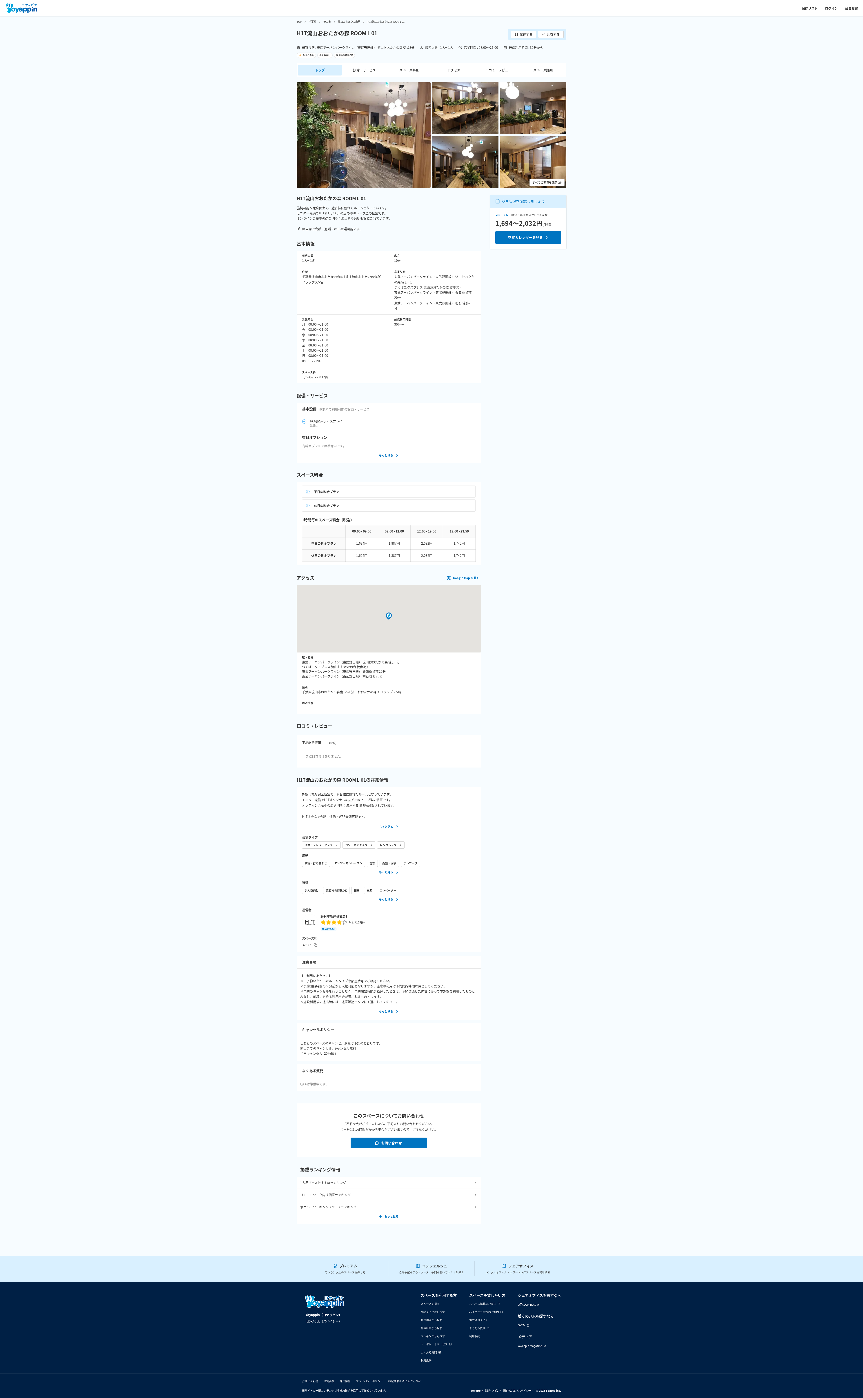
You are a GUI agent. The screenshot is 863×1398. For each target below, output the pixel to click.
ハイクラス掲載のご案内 (484, 1312)
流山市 (327, 21)
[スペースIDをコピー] (315, 945)
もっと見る (386, 455)
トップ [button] (320, 70)
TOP (299, 21)
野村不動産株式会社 (334, 916)
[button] (364, 135)
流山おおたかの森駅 (349, 21)
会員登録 (851, 8)
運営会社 (329, 1381)
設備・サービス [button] (364, 70)
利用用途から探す (431, 1320)
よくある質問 (429, 1352)
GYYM (521, 1325)
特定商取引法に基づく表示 (404, 1381)
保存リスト (810, 8)
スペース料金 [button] (409, 70)
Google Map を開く (466, 578)
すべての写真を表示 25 (547, 182)
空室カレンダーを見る (525, 237)
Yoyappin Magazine (530, 1346)
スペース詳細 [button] (543, 70)
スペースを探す (430, 1304)
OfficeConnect (527, 1305)
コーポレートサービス (434, 1344)
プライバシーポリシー (369, 1381)
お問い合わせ (391, 1143)
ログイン (831, 8)
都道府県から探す (431, 1328)
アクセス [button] (453, 70)
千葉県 (312, 21)
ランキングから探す (433, 1336)
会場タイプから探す (433, 1312)
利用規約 (426, 1360)
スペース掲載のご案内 (482, 1304)
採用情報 (345, 1381)
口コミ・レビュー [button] (498, 70)
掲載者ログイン (478, 1320)
